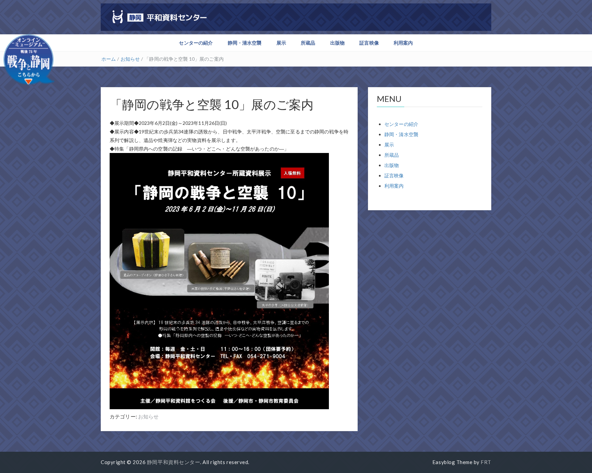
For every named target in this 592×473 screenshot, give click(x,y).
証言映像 (369, 43)
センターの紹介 (196, 43)
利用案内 (403, 43)
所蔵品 (308, 43)
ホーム (108, 59)
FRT (486, 462)
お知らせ (130, 59)
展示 (281, 43)
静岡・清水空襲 (245, 43)
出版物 (337, 43)
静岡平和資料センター (173, 462)
